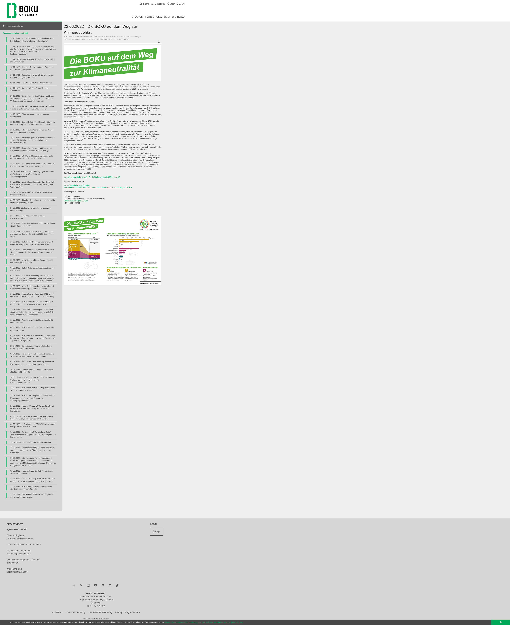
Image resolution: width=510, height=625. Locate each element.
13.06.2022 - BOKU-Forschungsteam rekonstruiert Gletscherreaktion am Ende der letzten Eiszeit (31, 243)
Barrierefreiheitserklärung (100, 612)
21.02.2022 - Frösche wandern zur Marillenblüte (30, 442)
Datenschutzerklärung (75, 612)
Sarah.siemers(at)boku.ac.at (76, 201)
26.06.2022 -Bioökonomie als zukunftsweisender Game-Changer (30, 209)
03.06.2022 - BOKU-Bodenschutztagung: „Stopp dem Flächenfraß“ (32, 269)
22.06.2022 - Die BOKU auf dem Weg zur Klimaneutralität (27, 217)
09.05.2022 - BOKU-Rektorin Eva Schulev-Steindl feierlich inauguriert (32, 329)
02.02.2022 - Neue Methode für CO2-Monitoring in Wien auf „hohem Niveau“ (31, 472)
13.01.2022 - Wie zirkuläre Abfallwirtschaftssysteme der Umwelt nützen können (32, 495)
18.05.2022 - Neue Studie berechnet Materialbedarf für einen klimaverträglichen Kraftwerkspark (32, 287)
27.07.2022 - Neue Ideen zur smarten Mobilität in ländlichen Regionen (31, 193)
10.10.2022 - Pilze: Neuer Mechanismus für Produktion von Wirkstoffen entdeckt (32, 131)
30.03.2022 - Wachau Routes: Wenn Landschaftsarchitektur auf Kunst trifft (32, 370)
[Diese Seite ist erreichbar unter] (159, 42)
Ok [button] (501, 622)
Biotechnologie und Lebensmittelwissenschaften (20, 537)
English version (132, 612)
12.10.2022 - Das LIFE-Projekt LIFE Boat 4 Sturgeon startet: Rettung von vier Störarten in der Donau (32, 123)
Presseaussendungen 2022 (15, 33)
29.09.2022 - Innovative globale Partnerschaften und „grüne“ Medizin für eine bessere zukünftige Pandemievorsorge (32, 140)
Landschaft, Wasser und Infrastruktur (24, 544)
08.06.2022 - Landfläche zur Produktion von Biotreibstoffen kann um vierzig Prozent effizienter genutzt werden (32, 252)
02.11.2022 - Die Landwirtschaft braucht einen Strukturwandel (29, 89)
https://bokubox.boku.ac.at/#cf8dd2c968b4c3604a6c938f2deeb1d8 (92, 177)
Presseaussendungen (15, 26)
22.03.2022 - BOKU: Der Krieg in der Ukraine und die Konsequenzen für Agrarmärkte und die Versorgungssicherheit (32, 398)
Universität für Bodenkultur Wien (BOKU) (88, 37)
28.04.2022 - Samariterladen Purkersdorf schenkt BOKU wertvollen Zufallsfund (31, 347)
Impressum (57, 612)
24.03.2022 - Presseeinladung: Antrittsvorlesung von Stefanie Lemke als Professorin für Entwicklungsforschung (32, 379)
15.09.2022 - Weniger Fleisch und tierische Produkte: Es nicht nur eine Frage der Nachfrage (32, 165)
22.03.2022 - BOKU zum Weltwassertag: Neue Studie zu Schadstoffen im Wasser (32, 389)
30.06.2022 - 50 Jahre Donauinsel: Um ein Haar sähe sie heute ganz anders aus (32, 201)
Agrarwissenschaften (16, 529)
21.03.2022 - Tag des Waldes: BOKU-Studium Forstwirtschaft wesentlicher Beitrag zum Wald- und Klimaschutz (32, 408)
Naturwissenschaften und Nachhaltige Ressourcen (19, 552)
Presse (120, 37)
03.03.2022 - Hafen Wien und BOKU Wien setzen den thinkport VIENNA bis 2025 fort (33, 425)
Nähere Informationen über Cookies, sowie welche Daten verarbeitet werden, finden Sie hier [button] (204, 622)
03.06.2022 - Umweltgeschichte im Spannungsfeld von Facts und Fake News (31, 261)
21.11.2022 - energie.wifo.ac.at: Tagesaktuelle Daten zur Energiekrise (32, 60)
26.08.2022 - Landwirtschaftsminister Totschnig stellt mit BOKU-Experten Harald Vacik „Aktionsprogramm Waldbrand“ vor (32, 184)
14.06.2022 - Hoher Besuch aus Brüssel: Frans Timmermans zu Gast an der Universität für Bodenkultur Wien (32, 234)
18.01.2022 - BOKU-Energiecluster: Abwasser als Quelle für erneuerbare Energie (31, 487)
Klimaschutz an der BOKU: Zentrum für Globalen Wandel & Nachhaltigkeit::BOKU (98, 187)
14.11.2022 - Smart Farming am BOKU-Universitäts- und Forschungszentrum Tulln (32, 76)
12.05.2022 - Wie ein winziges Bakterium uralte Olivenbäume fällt (31, 321)
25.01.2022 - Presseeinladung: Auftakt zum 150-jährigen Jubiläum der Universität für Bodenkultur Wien (32, 480)
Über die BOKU (110, 37)
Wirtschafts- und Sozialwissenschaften (17, 570)
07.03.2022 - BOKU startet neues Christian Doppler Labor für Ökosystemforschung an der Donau (32, 417)
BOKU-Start (68, 37)
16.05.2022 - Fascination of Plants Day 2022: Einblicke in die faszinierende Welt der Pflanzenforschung (32, 295)
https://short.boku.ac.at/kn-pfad (77, 185)
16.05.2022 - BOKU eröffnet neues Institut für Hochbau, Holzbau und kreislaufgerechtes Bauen (32, 303)
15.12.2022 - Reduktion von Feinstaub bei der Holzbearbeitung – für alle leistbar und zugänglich (32, 39)
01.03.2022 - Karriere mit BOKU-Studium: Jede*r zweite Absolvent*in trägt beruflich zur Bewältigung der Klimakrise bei (33, 434)
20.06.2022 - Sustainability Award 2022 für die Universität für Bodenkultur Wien (33, 225)
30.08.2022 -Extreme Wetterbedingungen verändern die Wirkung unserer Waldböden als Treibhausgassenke (32, 174)
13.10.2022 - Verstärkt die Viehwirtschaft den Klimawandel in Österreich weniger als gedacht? (32, 107)
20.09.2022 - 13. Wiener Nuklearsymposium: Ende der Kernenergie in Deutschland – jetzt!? (31, 157)
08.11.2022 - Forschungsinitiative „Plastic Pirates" (31, 83)
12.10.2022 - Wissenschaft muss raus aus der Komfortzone (29, 115)
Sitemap (118, 612)
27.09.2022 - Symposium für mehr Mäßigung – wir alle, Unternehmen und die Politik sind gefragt (31, 149)
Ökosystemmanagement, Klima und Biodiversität (23, 561)
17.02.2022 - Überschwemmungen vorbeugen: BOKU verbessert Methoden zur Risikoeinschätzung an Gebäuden (32, 450)
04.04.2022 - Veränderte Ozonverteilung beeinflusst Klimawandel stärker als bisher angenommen (32, 363)
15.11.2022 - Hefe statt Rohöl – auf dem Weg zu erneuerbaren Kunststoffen (32, 68)
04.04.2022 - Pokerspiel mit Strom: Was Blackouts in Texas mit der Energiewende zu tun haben (32, 355)
